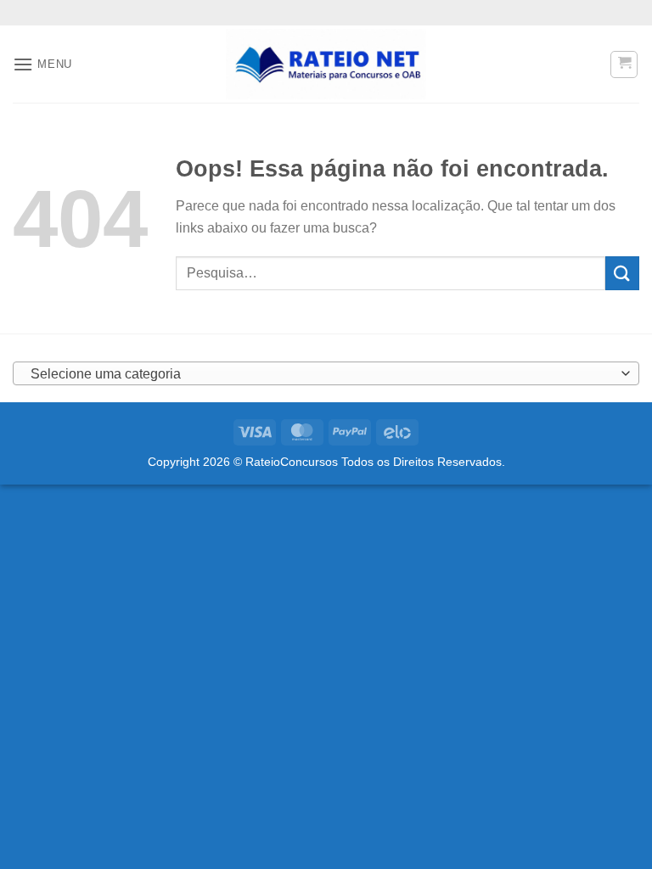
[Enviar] (622, 272)
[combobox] (326, 373)
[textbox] (322, 374)
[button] (42, 64)
